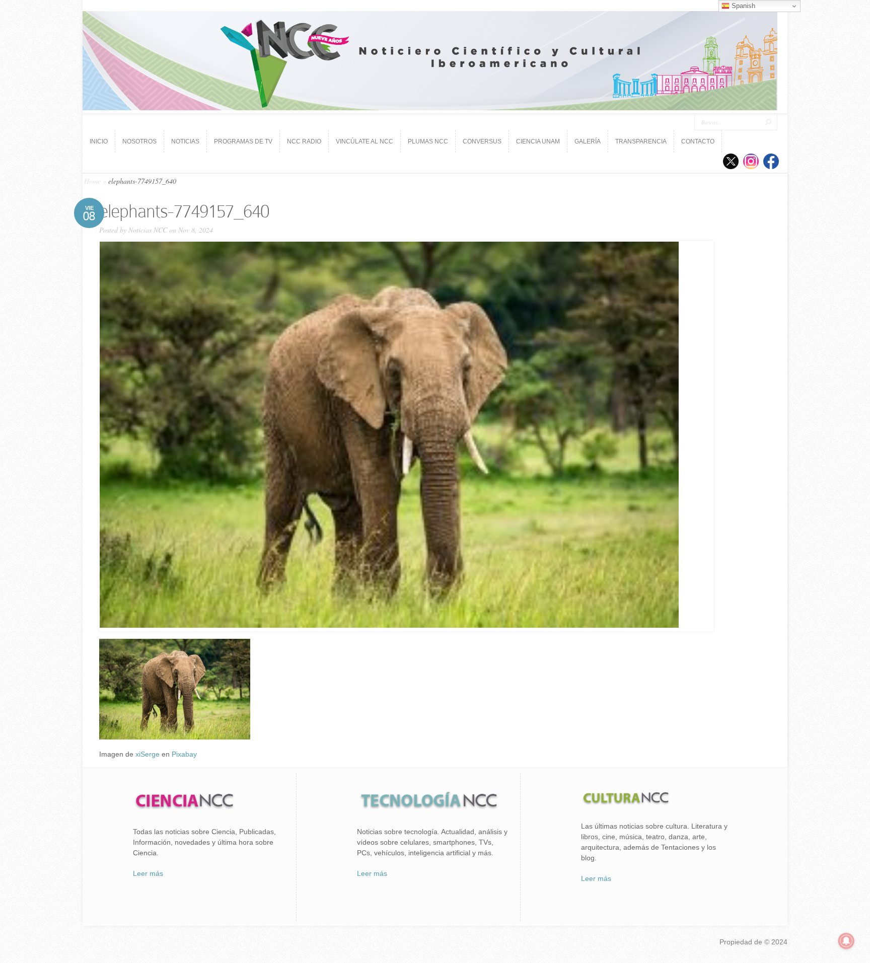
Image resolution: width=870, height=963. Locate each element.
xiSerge (147, 754)
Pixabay (184, 754)
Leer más (148, 873)
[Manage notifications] (846, 941)
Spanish (742, 6)
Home (92, 181)
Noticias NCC (147, 230)
